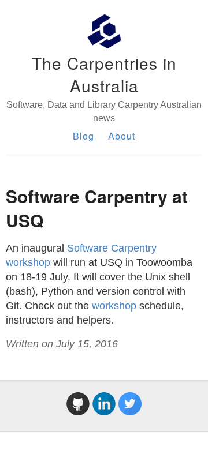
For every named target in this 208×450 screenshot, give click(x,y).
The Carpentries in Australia (104, 74)
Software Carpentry (112, 248)
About (121, 135)
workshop (28, 262)
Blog (83, 135)
